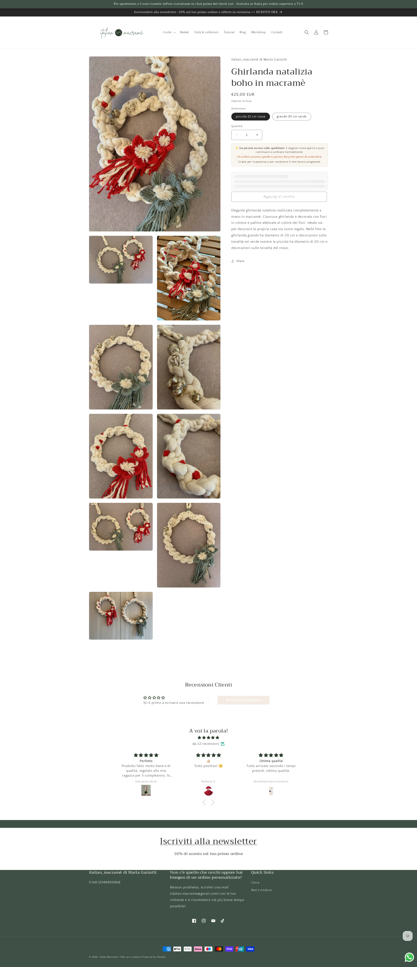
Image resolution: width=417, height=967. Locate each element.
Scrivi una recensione (243, 700)
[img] (208, 737)
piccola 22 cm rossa (250, 116)
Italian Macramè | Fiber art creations (120, 957)
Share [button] (240, 261)
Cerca (255, 882)
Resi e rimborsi (261, 890)
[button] (168, 32)
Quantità (236, 126)
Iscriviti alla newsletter (208, 841)
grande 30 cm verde (292, 116)
